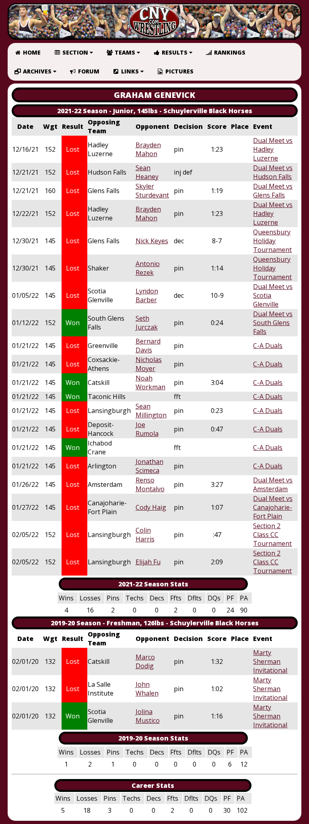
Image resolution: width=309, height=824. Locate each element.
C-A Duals (267, 345)
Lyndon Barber (147, 295)
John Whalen (147, 689)
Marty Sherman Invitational (270, 661)
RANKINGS (228, 52)
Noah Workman (150, 382)
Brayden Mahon (148, 149)
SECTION (75, 52)
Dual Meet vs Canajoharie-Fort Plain (273, 507)
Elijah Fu (148, 561)
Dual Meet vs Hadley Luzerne (273, 149)
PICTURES (179, 71)
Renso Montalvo (150, 484)
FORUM (87, 71)
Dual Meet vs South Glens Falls (273, 322)
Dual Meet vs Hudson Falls (273, 172)
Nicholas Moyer (149, 364)
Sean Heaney (147, 172)
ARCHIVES (37, 71)
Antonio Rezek (148, 268)
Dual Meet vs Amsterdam (273, 484)
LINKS (129, 71)
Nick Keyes (152, 240)
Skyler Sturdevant (152, 190)
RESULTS (174, 52)
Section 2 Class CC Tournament (272, 534)
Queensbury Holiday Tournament (272, 241)
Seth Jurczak (147, 323)
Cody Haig (151, 507)
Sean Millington (151, 410)
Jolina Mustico (148, 716)
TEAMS (125, 52)
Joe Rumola (147, 429)
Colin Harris (145, 534)
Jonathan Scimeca (149, 466)
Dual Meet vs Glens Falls (273, 190)
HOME (31, 52)
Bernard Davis (148, 345)
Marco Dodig (145, 661)
